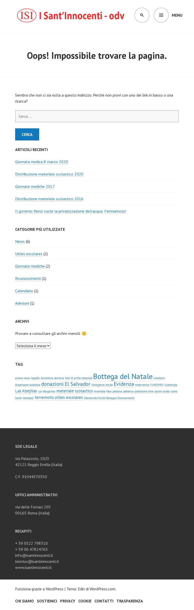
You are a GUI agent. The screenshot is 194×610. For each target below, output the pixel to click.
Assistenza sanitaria (52, 378)
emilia (109, 385)
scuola (165, 391)
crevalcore (159, 378)
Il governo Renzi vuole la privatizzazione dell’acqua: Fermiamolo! (70, 211)
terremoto (44, 397)
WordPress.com (102, 588)
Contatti (103, 600)
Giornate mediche (30, 266)
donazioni (52, 384)
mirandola (99, 391)
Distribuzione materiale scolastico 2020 (49, 174)
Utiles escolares (28, 253)
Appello (35, 378)
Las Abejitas (26, 391)
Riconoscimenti (28, 278)
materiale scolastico (74, 391)
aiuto (27, 378)
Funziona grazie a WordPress (39, 588)
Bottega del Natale (123, 376)
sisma (174, 391)
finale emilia (142, 385)
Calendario (24, 290)
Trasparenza (129, 600)
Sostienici (47, 600)
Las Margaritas (46, 391)
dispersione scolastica (27, 385)
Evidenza (124, 384)
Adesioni (22, 303)
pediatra (117, 391)
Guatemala (170, 385)
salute (157, 391)
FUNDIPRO (156, 385)
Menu (177, 15)
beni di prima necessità (78, 378)
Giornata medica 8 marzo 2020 (41, 161)
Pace (108, 391)
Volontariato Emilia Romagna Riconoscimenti (109, 398)
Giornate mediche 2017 (35, 186)
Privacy (67, 600)
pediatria (128, 391)
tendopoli (28, 398)
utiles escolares (69, 397)
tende (18, 398)
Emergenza (98, 385)
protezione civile (143, 391)
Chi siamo (24, 600)
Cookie (84, 600)
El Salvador (77, 384)
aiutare (19, 378)
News (20, 241)
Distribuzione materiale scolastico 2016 (49, 198)
